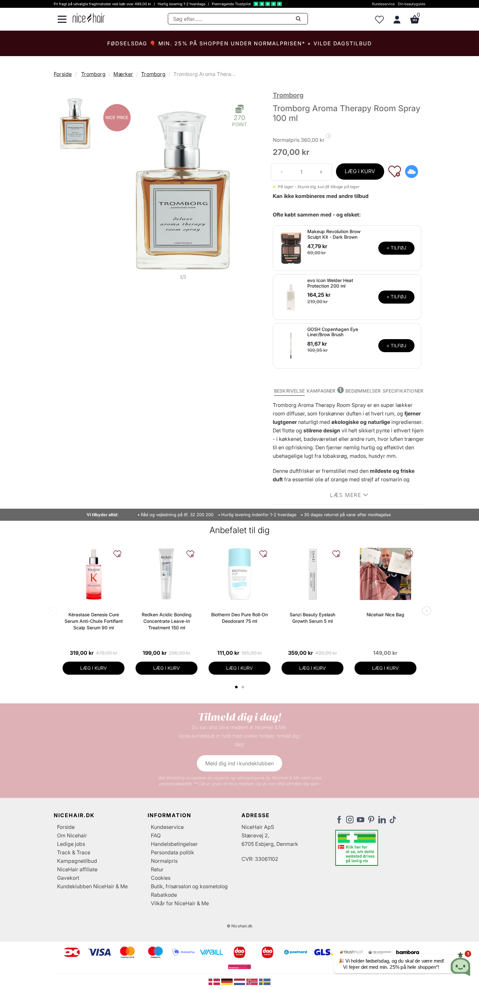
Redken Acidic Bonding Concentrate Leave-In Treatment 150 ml (167, 621)
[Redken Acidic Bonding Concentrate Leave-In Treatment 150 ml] (166, 574)
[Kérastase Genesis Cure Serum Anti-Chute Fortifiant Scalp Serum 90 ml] (93, 574)
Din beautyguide (411, 4)
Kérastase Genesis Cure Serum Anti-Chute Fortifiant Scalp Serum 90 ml (94, 621)
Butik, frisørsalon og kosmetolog (189, 886)
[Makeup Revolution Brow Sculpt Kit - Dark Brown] (291, 247)
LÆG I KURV (360, 171)
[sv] (264, 981)
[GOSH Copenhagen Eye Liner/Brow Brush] (291, 345)
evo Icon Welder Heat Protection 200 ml (330, 283)
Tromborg (93, 74)
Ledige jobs (71, 844)
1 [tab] (237, 687)
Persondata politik (172, 852)
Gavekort (68, 878)
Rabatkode (164, 895)
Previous (53, 611)
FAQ (156, 835)
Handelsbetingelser (174, 844)
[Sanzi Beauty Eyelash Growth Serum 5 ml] (312, 574)
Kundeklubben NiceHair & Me (92, 886)
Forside (63, 74)
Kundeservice (383, 4)
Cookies (160, 878)
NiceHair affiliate (77, 869)
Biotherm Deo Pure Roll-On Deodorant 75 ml (239, 618)
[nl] (240, 981)
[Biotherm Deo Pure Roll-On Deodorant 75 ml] (239, 574)
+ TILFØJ (396, 247)
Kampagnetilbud (77, 861)
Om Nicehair (72, 835)
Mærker (123, 74)
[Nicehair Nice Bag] (385, 574)
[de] (227, 981)
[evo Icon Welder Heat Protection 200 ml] (291, 296)
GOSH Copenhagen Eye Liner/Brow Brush (332, 331)
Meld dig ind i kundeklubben (239, 763)
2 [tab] (243, 687)
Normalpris (164, 861)
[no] (252, 981)
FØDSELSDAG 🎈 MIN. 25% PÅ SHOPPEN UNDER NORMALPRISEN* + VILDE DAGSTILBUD (239, 43)
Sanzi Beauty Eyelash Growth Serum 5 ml (312, 618)
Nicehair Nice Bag (385, 614)
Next (425, 611)
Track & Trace (73, 852)
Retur (157, 869)
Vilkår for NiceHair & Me (180, 903)
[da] (215, 981)
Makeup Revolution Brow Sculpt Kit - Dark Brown (333, 234)
